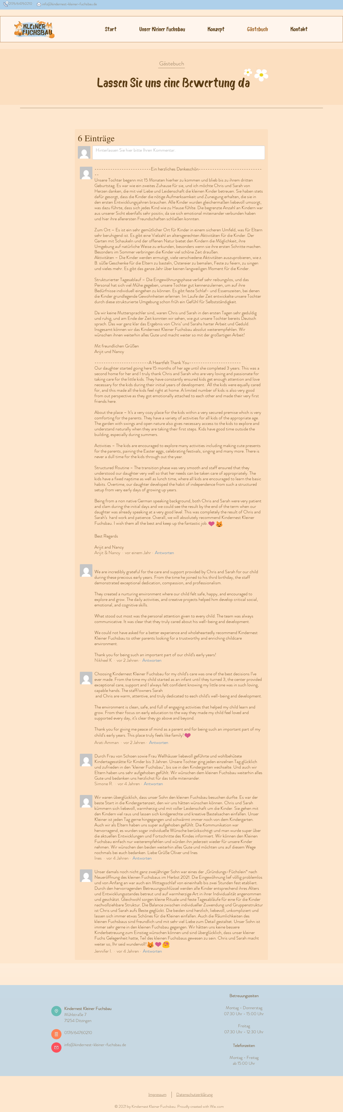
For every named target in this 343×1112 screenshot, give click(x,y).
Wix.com (217, 1106)
